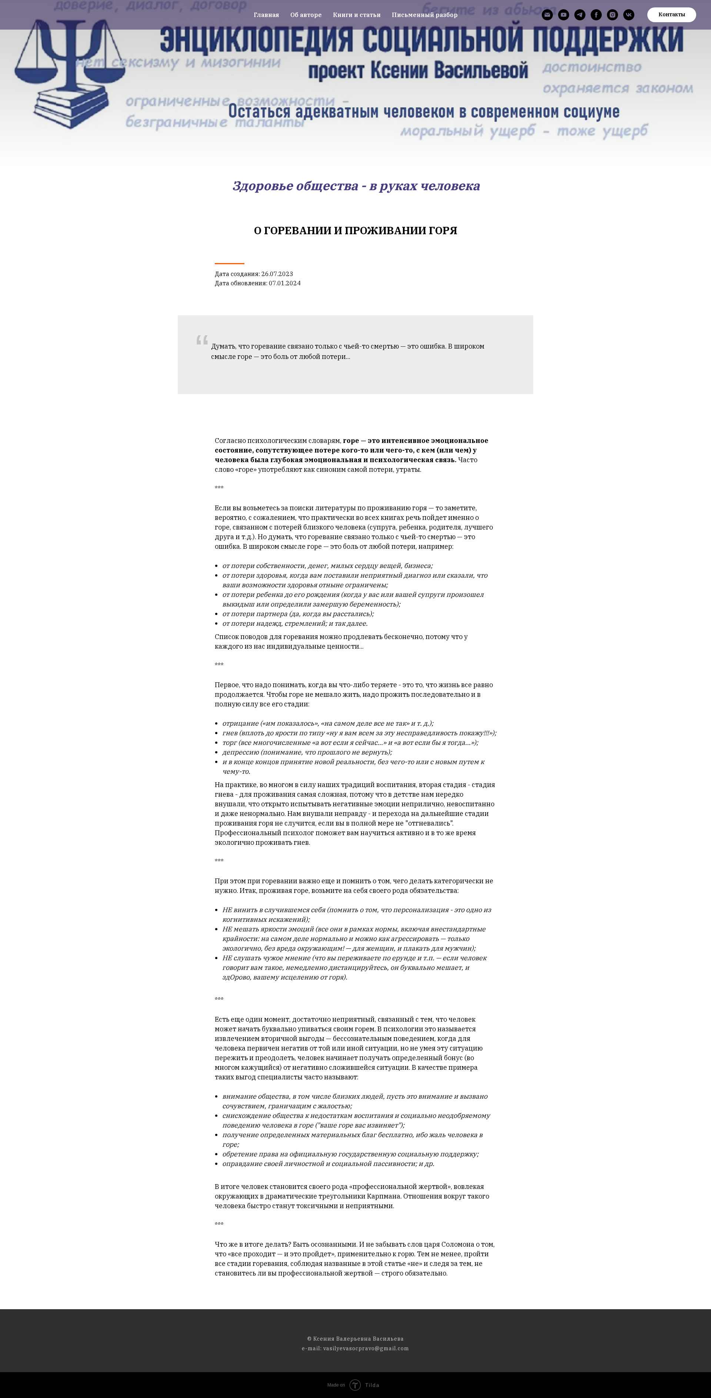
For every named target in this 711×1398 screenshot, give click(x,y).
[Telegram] (579, 14)
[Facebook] (596, 14)
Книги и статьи (357, 15)
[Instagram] (612, 14)
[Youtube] (563, 14)
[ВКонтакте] (628, 14)
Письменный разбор (425, 15)
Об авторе (306, 15)
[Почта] (547, 14)
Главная (266, 15)
